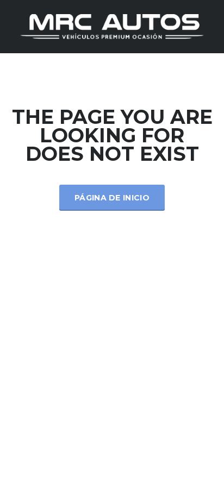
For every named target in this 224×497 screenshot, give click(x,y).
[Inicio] (112, 26)
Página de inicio (112, 198)
